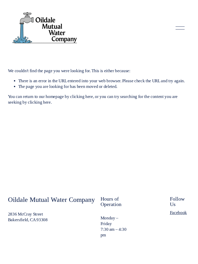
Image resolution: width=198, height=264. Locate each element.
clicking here (81, 96)
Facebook (178, 212)
